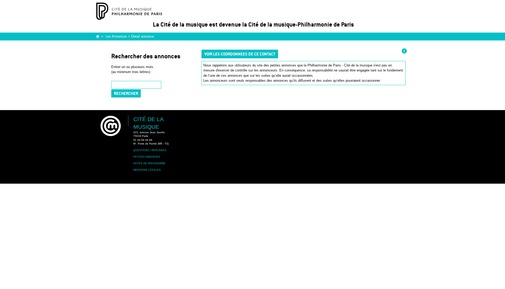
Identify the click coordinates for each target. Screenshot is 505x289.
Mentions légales (147, 169)
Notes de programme (149, 163)
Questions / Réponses (149, 150)
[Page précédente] (404, 51)
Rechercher (126, 93)
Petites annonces (146, 156)
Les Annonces (116, 36)
